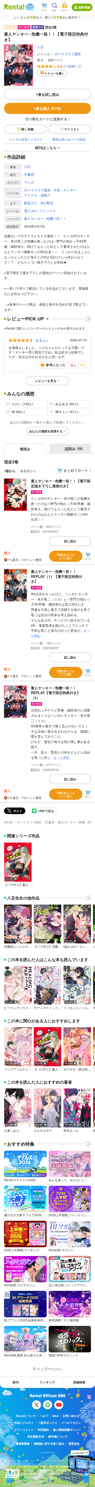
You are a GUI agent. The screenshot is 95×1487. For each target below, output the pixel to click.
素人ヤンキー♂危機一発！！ (45, 218)
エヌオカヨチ (43, 1130)
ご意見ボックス (47, 1422)
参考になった (56, 364)
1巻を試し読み (47, 94)
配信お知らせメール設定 (69, 139)
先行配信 (46, 202)
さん (41, 340)
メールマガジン (71, 1422)
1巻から (10, 470)
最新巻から (28, 470)
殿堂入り (30, 202)
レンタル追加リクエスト (26, 139)
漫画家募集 (23, 1443)
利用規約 (43, 1430)
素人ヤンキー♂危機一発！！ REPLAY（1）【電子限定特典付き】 (56, 576)
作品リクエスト (24, 1422)
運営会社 (74, 1443)
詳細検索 (79, 1382)
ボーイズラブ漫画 (67, 53)
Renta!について (26, 1416)
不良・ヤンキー (65, 190)
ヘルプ (44, 1416)
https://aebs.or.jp (33, 1481)
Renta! (8, 822)
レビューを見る (45, 380)
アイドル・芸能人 (37, 195)
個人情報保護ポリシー (67, 1430)
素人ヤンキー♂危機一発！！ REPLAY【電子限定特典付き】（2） (55, 692)
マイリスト (71, 129)
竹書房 (29, 174)
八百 (40, 47)
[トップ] (14, 6)
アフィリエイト (24, 1430)
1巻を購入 (47, 108)
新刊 (16, 1382)
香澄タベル (71, 1130)
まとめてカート (75, 470)
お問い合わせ (71, 1416)
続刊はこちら (45, 147)
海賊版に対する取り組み (49, 1443)
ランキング (47, 1382)
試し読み (70, 541)
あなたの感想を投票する (46, 431)
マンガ (29, 182)
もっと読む (62, 757)
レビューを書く (54, 73)
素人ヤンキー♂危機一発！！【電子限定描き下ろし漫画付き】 (60, 483)
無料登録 (84, 7)
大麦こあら (11, 1130)
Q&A (55, 1416)
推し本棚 (27, 129)
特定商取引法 (35, 1436)
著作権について (58, 1436)
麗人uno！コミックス (40, 210)
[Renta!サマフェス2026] (29, 7)
